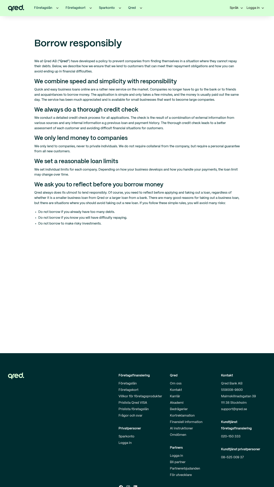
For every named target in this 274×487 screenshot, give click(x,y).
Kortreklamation (182, 415)
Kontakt (176, 389)
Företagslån (128, 383)
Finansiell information (186, 422)
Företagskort (128, 389)
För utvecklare (181, 475)
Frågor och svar (130, 415)
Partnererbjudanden (185, 468)
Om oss (176, 383)
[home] (16, 8)
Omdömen (178, 434)
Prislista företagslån (134, 409)
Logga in (125, 442)
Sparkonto (126, 436)
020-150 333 (231, 436)
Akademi (177, 402)
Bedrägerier (179, 409)
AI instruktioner (181, 428)
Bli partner (178, 462)
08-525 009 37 (232, 457)
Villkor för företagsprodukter (140, 396)
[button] (57, 8)
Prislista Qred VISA (133, 402)
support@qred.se (234, 409)
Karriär (175, 396)
